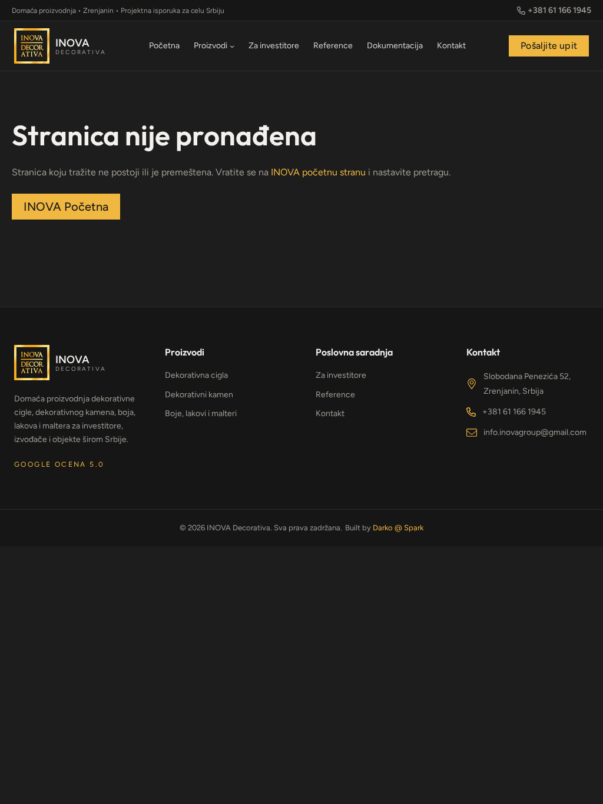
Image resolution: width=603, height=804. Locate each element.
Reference (335, 395)
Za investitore (341, 375)
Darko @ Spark (398, 527)
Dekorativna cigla (196, 375)
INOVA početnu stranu (318, 172)
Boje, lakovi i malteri (201, 413)
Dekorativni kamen (199, 395)
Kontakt (330, 413)
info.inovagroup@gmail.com (535, 432)
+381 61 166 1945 (514, 412)
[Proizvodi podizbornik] (232, 46)
